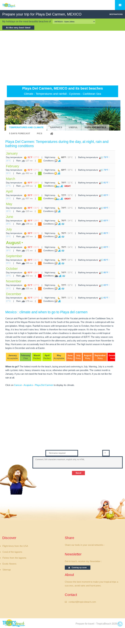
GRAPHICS (56, 127)
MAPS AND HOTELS (95, 127)
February (12, 166)
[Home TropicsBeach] (14, 7)
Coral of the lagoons (12, 552)
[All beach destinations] (52, 134)
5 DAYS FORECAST (19, 133)
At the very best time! (18, 27)
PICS (39, 133)
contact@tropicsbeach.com (82, 602)
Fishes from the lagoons (14, 558)
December (13, 294)
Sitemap (6, 569)
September (14, 256)
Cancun (18, 385)
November (13, 281)
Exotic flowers (9, 564)
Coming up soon (78, 568)
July (9, 229)
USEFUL (73, 127)
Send (78, 473)
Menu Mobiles (120, 5)
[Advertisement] (62, 58)
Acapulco (28, 385)
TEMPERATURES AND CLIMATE (26, 127)
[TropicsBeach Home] (14, 623)
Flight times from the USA (15, 546)
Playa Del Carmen (44, 385)
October (12, 269)
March (10, 179)
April (9, 191)
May (9, 204)
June (9, 217)
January (12, 153)
